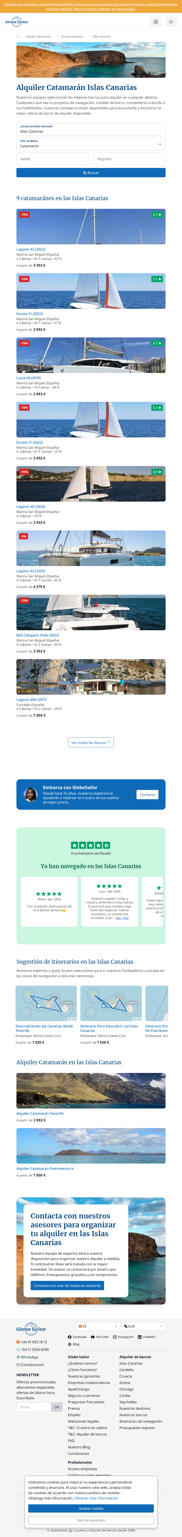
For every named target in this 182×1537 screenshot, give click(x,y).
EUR (131, 1326)
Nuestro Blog (79, 1447)
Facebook (80, 1337)
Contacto (147, 794)
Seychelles (128, 1401)
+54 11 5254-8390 (35, 1349)
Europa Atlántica (72, 36)
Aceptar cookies (91, 1508)
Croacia (125, 1376)
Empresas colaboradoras (89, 1382)
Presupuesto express (137, 1427)
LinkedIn (149, 1337)
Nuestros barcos (133, 1414)
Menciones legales (83, 1421)
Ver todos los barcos (89, 742)
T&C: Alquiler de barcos (87, 1434)
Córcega (126, 1389)
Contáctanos (78, 1453)
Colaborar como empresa (89, 1475)
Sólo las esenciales (91, 1520)
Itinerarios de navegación (140, 1421)
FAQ (71, 1440)
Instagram (125, 1337)
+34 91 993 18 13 (34, 1342)
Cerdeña (126, 1369)
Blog (76, 1344)
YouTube (102, 1337)
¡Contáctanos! (32, 1364)
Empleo (74, 1414)
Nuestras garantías (84, 1376)
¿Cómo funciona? (82, 1369)
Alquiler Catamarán (38, 36)
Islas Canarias (130, 1363)
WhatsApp (29, 1357)
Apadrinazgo (78, 1389)
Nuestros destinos (134, 1408)
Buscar (93, 172)
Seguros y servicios (84, 1395)
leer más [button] (122, 918)
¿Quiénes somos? (82, 1363)
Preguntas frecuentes (86, 1401)
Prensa (74, 1408)
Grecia (124, 1382)
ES (85, 1326)
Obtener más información (96, 1498)
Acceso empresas (82, 1468)
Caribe (124, 1395)
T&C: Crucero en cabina (87, 1427)
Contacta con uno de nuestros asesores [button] (67, 1285)
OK (56, 1407)
